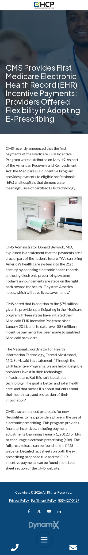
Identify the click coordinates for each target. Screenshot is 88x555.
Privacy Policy (19, 500)
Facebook (29, 511)
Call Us (15, 547)
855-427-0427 (68, 500)
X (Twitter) (39, 511)
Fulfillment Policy (43, 500)
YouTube (49, 511)
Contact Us (73, 547)
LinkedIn (59, 511)
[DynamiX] (44, 525)
